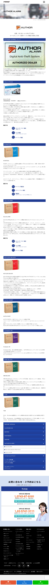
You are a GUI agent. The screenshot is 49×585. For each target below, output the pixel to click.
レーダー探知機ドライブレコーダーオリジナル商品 (10, 461)
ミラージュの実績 (41, 537)
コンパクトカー (30, 540)
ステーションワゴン (30, 542)
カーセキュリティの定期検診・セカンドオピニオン (41, 541)
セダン (28, 533)
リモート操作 (6, 546)
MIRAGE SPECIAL (10, 424)
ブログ (5, 563)
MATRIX (7, 432)
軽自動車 (28, 546)
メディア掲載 (21, 563)
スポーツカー (29, 535)
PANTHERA (8, 435)
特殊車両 (28, 548)
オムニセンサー (7, 537)
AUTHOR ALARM (9, 443)
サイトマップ (26, 571)
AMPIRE (7, 439)
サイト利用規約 (18, 571)
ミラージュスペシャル (20, 532)
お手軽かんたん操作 (7, 542)
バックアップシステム (8, 531)
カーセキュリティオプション (9, 467)
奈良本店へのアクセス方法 (25, 503)
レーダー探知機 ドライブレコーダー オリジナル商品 (20, 550)
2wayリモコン (6, 550)
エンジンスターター (7, 553)
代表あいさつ (40, 544)
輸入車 (28, 544)
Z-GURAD (18, 541)
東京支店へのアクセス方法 (25, 518)
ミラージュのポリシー (41, 532)
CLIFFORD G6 (9, 428)
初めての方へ (40, 571)
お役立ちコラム (12, 563)
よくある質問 (36, 563)
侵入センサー (6, 533)
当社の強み (40, 535)
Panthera (18, 539)
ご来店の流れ (29, 563)
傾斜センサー (6, 535)
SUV (28, 537)
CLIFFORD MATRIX (20, 537)
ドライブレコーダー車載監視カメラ (8, 556)
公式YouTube (7, 565)
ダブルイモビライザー (8, 540)
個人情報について (8, 571)
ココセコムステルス (10, 456)
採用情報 (39, 546)
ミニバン (28, 531)
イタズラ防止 (6, 548)
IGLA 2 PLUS (8, 452)
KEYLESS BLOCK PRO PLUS (13, 449)
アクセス (14, 565)
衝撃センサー (6, 558)
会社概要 (33, 571)
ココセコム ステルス (20, 545)
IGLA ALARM (8, 446)
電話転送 (5, 544)
